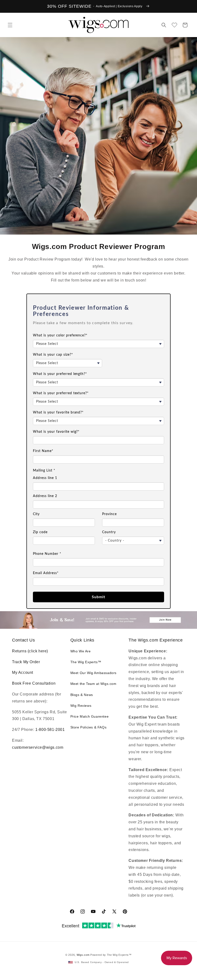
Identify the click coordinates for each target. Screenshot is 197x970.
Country (109, 532)
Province (109, 514)
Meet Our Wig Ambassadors (93, 673)
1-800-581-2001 (50, 730)
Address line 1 (45, 478)
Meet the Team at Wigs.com (93, 684)
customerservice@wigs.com (37, 747)
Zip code (40, 532)
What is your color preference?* (60, 335)
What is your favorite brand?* (58, 412)
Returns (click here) (30, 651)
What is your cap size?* (53, 354)
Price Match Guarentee (89, 716)
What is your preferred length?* (60, 374)
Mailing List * (44, 470)
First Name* (43, 451)
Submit (98, 597)
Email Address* (46, 573)
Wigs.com (83, 954)
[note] (98, 326)
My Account (22, 672)
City (36, 514)
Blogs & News (81, 695)
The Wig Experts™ (85, 662)
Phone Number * (47, 554)
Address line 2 (45, 496)
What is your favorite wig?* (56, 431)
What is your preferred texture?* (61, 393)
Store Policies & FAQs (88, 727)
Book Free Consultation (33, 683)
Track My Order (26, 662)
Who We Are (80, 651)
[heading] (98, 311)
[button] (10, 25)
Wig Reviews (81, 706)
